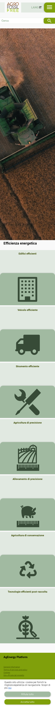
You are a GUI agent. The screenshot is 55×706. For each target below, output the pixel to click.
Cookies (7, 672)
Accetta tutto (27, 701)
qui (9, 687)
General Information (12, 667)
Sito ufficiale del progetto (14, 675)
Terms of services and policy (15, 670)
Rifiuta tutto (27, 694)
